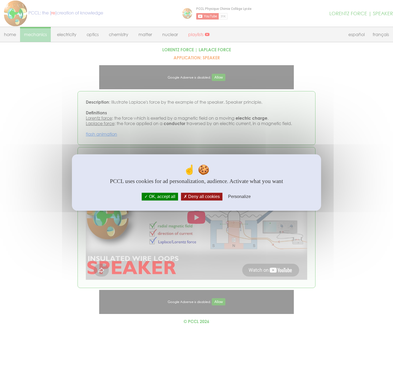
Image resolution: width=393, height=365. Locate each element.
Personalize (239, 196)
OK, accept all (161, 196)
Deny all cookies (203, 196)
